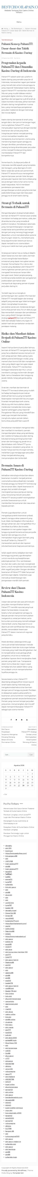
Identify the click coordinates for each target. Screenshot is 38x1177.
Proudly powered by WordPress (14, 1170)
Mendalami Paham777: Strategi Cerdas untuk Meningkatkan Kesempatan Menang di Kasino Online (29, 737)
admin (18, 58)
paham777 (12, 318)
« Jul (5, 794)
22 (28, 783)
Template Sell (18, 1173)
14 (23, 780)
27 (19, 785)
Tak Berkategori (7, 40)
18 (10, 783)
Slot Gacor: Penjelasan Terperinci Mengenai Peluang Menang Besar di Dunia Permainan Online (9, 735)
